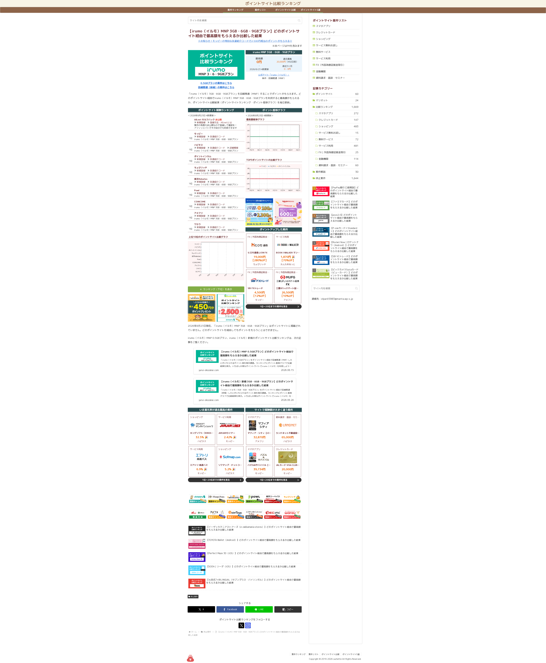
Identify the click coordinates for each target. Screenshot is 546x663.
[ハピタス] (216, 499)
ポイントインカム (202, 156)
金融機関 (321, 71)
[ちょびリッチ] (292, 499)
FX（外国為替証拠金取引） (330, 64)
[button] (299, 20)
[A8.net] (197, 515)
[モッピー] (197, 499)
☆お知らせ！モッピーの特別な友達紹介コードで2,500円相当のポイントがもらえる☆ (245, 41)
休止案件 (194, 596)
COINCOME (200, 201)
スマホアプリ (323, 26)
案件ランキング (299, 654)
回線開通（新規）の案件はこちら (216, 87)
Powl (196, 190)
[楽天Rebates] (273, 499)
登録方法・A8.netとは (221, 122)
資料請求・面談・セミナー (330, 78)
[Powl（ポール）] (254, 499)
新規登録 (201, 122)
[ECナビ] (273, 515)
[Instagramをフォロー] (248, 625)
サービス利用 (323, 58)
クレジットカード (325, 32)
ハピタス (198, 145)
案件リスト (313, 654)
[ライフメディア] (254, 515)
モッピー (198, 133)
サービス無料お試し (327, 45)
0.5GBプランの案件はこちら (216, 83)
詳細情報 (234, 147)
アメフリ (198, 213)
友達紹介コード (217, 136)
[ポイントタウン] (235, 515)
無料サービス (323, 52)
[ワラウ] (292, 515)
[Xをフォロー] (241, 625)
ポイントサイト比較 (330, 654)
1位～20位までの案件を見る (274, 306)
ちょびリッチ (200, 167)
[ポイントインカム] (235, 499)
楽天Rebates (200, 179)
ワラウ (197, 224)
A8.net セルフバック (204, 119)
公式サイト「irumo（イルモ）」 (273, 74)
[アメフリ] (216, 515)
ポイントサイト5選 (351, 654)
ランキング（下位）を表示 (217, 289)
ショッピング (323, 39)
